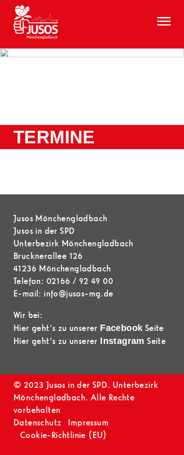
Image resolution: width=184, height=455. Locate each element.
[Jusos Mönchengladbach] (35, 24)
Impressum (88, 422)
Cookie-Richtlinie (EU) (63, 435)
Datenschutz (37, 422)
